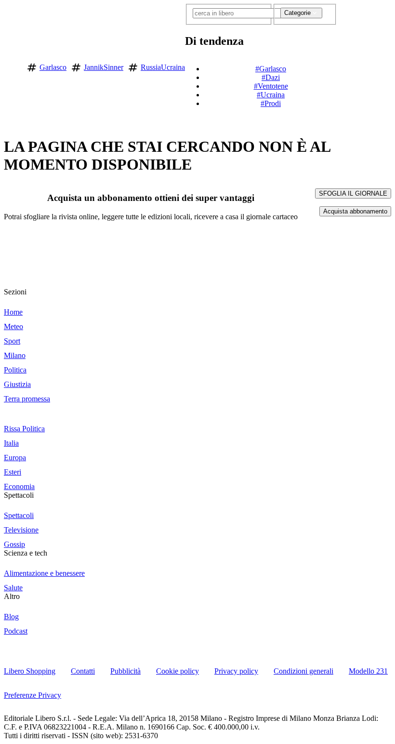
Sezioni (15, 292)
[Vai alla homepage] (11, 65)
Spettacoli (19, 495)
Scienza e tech (25, 553)
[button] (343, 65)
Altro (12, 596)
